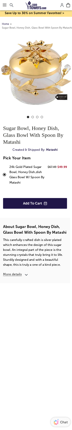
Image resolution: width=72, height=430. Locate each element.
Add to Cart (32, 203)
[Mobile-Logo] (36, 5)
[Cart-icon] (68, 5)
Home (5, 23)
